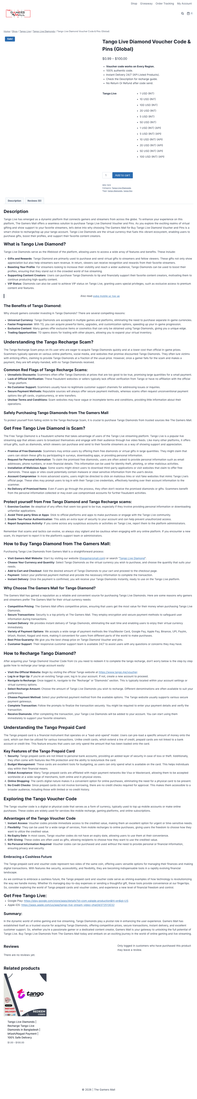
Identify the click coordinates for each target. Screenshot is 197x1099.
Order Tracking (165, 3)
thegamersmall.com (92, 558)
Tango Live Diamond (132, 558)
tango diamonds (115, 191)
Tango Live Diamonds (121, 188)
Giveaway (146, 3)
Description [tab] (14, 200)
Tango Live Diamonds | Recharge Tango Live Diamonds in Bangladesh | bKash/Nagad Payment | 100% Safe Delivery (24, 1029)
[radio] (166, 93)
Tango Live (110, 93)
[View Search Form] (182, 13)
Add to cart (122, 175)
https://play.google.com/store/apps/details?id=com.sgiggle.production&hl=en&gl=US (76, 900)
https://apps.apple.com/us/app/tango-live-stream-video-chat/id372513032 (68, 905)
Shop (134, 3)
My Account (184, 3)
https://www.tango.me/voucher (118, 672)
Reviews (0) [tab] (34, 200)
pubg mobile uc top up (106, 296)
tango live (128, 191)
